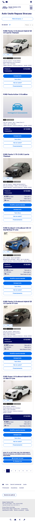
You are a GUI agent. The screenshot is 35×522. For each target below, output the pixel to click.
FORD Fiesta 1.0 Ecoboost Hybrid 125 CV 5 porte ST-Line (17, 302)
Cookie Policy (24, 508)
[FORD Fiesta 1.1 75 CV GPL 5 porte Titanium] (17, 169)
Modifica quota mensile (17, 204)
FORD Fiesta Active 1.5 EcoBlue (15, 94)
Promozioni (6, 487)
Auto (7, 484)
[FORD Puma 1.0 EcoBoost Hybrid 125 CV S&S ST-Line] (17, 391)
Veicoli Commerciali (15, 484)
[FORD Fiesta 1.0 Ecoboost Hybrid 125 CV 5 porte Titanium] (17, 45)
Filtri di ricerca (16, 18)
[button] (10, 520)
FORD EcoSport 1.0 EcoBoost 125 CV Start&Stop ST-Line (17, 229)
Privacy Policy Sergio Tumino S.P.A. (11, 508)
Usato (25, 484)
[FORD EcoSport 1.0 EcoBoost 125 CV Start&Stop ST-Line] (17, 242)
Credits (27, 510)
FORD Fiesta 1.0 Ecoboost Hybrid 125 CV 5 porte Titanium (17, 32)
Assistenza (14, 487)
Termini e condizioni (19, 510)
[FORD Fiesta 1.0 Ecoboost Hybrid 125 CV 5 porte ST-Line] (17, 316)
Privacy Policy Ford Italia (8, 507)
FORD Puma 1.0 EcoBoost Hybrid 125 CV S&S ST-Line (17, 377)
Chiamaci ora (18, 461)
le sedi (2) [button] (9, 495)
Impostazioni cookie (7, 510)
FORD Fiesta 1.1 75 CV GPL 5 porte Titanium (16, 155)
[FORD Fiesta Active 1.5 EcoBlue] (17, 107)
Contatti (21, 487)
